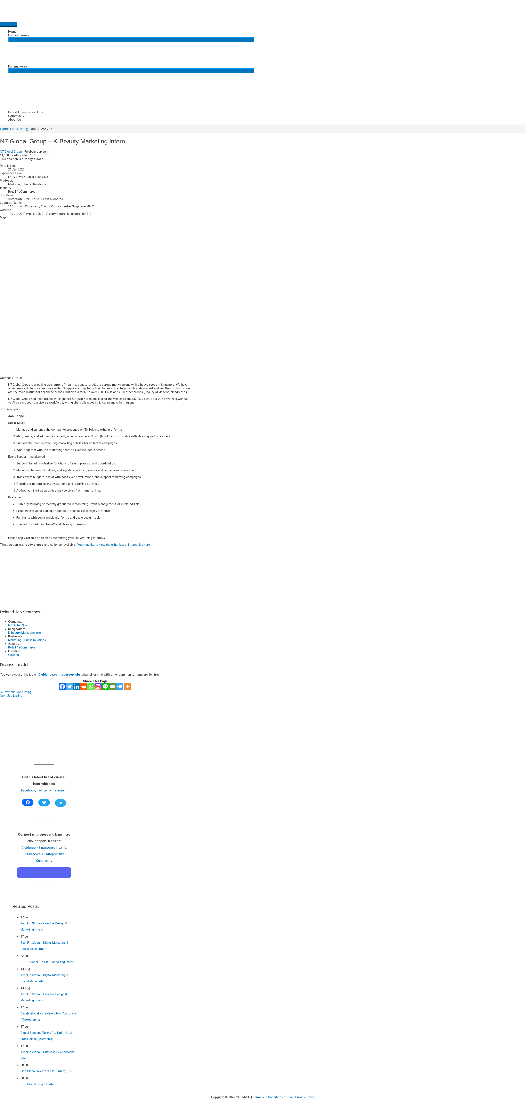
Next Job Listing (13, 696)
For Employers (18, 66)
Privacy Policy (304, 1097)
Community (16, 116)
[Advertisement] (95, 344)
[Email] (112, 686)
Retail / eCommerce (21, 647)
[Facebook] (62, 686)
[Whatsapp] (91, 686)
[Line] (105, 686)
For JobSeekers (19, 35)
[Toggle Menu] (131, 39)
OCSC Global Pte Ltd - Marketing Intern (47, 962)
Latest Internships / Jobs (25, 112)
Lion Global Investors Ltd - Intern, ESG (46, 1071)
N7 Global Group (11, 151)
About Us (14, 119)
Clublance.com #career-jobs (59, 674)
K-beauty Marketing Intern (25, 633)
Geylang (13, 655)
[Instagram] (98, 686)
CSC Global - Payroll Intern (38, 1084)
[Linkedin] (76, 686)
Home (12, 31)
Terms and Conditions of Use (273, 1097)
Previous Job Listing (15, 692)
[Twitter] (69, 686)
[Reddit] (83, 686)
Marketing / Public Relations (27, 640)
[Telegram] (119, 686)
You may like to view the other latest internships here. (114, 545)
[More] (127, 686)
